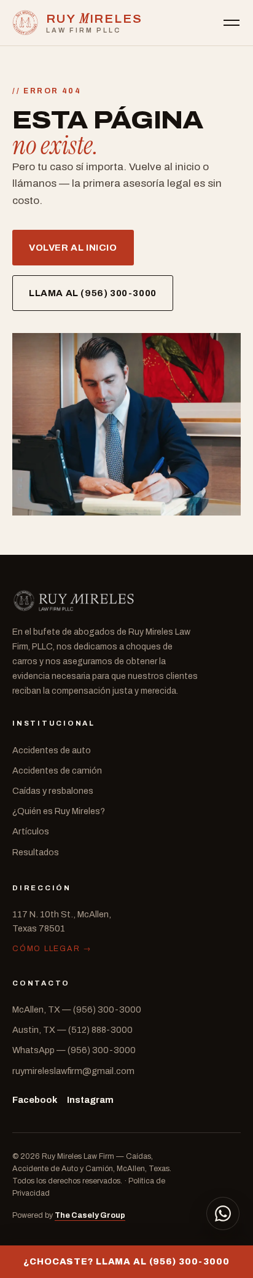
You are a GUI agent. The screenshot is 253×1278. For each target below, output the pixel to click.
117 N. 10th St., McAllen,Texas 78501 (61, 921)
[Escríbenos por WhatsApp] (222, 1213)
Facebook (34, 1100)
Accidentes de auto (51, 750)
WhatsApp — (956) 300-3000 (74, 1050)
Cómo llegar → (52, 948)
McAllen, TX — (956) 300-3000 (76, 1009)
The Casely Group (90, 1215)
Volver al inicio (73, 248)
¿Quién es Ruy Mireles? (58, 811)
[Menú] (231, 23)
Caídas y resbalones (52, 791)
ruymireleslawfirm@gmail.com (73, 1071)
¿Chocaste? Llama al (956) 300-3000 (126, 1261)
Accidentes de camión (57, 770)
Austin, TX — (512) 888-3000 (72, 1030)
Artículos (30, 831)
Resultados (35, 852)
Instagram (90, 1100)
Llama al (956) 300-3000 (93, 293)
